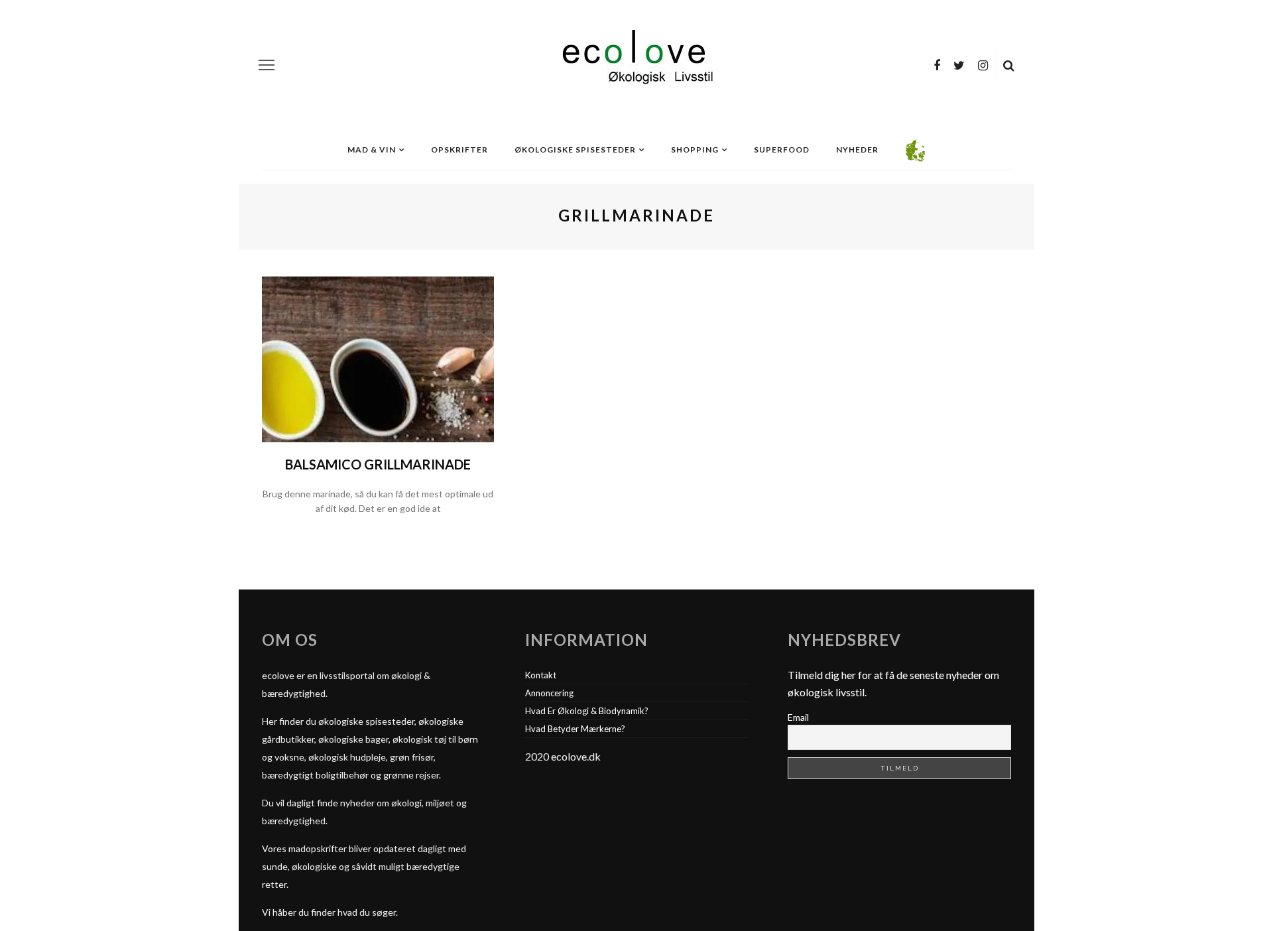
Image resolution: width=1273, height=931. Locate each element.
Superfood (782, 150)
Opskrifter (459, 150)
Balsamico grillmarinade (378, 464)
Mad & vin (371, 150)
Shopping (695, 150)
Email (798, 717)
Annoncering (549, 693)
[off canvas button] (266, 65)
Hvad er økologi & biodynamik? (586, 711)
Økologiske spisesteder (575, 150)
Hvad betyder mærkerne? (575, 728)
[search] (1009, 65)
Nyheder (857, 150)
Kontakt (540, 675)
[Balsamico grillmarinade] (378, 357)
